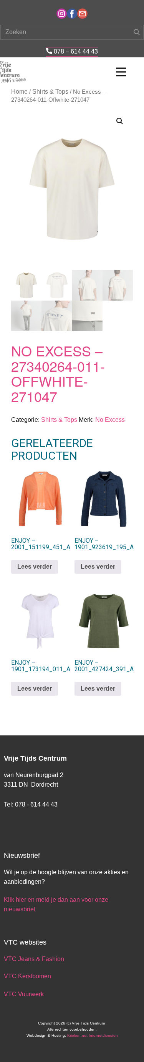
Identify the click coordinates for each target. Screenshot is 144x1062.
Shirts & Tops (50, 91)
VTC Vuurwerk (24, 994)
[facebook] (72, 13)
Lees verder (34, 566)
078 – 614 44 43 (75, 51)
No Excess (110, 419)
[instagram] (61, 13)
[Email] (82, 13)
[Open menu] (121, 71)
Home (19, 91)
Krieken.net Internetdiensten (92, 1035)
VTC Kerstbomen (28, 976)
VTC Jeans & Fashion (34, 959)
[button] (120, 121)
